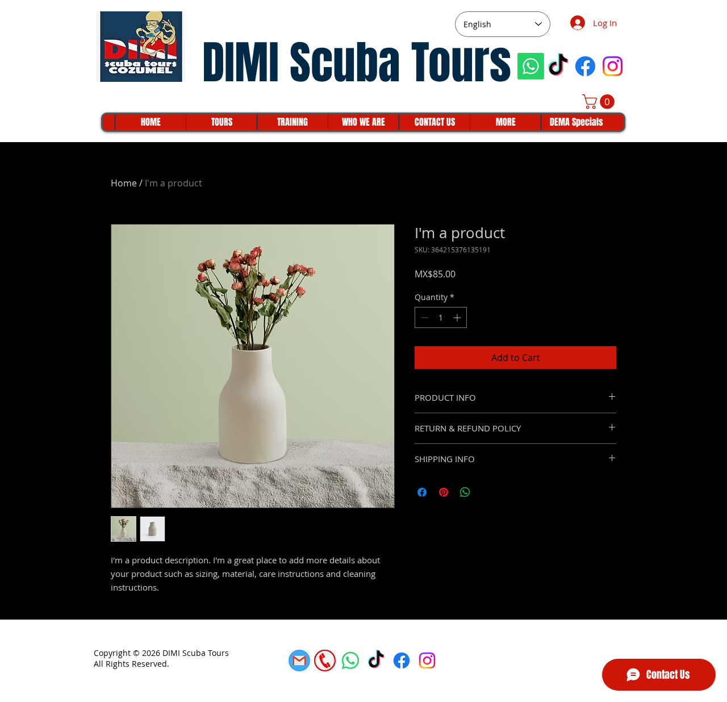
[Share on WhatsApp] (465, 492)
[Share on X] (487, 492)
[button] (600, 101)
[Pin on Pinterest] (443, 492)
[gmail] (299, 660)
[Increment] (458, 317)
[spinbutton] (441, 317)
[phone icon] (325, 660)
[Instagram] (612, 66)
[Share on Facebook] (422, 492)
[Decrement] (423, 317)
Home (124, 183)
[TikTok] (558, 66)
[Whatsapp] (530, 66)
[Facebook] (585, 66)
